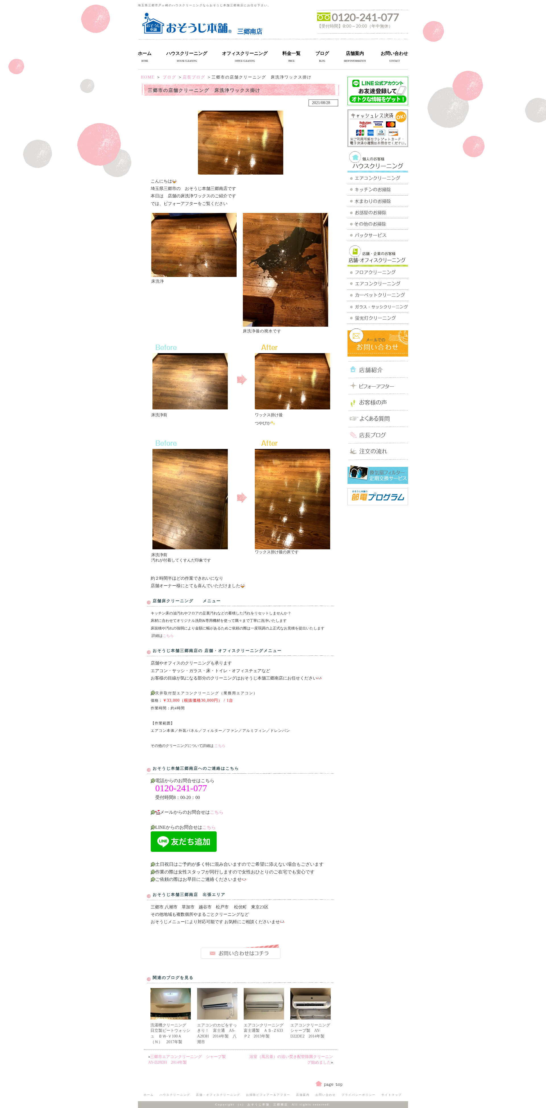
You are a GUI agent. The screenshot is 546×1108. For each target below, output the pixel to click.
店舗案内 (355, 53)
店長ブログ (194, 77)
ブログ (322, 53)
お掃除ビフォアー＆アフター (268, 1094)
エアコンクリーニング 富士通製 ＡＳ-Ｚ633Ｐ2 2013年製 (266, 1030)
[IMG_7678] (292, 407)
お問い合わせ (394, 53)
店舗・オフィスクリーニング (218, 1094)
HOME (148, 77)
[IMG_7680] (292, 547)
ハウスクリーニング (186, 53)
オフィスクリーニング (245, 53)
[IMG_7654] (190, 407)
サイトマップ (391, 1094)
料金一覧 (291, 53)
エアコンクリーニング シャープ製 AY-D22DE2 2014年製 (312, 1030)
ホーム (145, 53)
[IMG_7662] (194, 275)
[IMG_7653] (190, 547)
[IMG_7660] (285, 324)
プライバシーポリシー (359, 1094)
